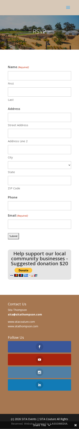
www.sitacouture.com (21, 321)
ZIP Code (14, 188)
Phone (12, 197)
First (11, 83)
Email (18, 215)
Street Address (18, 125)
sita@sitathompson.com (25, 314)
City (10, 157)
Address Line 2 (18, 141)
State (11, 172)
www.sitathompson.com (23, 326)
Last (11, 100)
